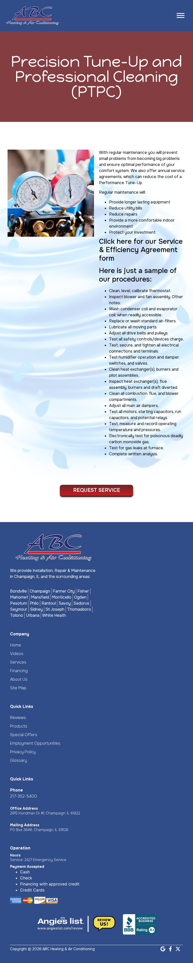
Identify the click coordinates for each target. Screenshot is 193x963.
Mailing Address (24, 825)
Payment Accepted (27, 866)
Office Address (24, 808)
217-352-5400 (23, 796)
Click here (115, 241)
